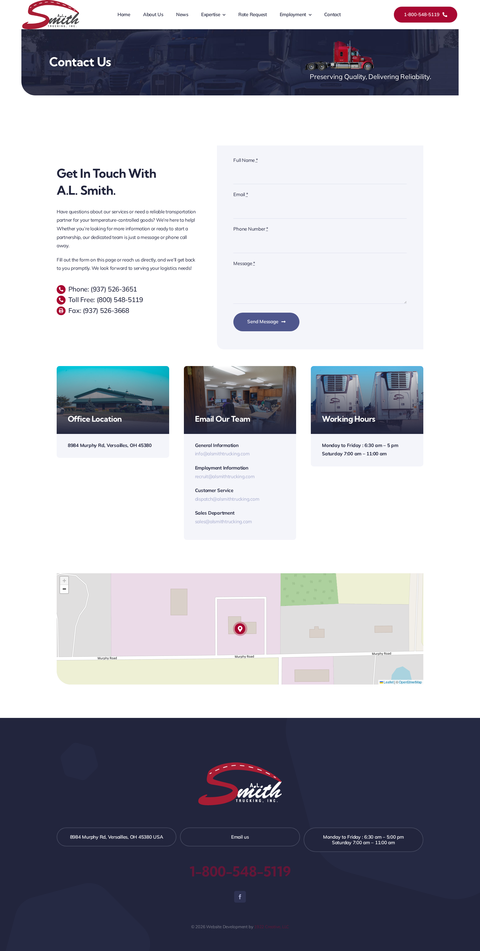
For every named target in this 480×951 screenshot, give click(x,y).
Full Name (245, 160)
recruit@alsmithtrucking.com (225, 476)
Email (240, 194)
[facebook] (240, 897)
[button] (240, 628)
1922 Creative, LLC (271, 926)
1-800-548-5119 (240, 871)
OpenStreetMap (410, 682)
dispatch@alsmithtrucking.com (227, 499)
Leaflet (388, 682)
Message (244, 263)
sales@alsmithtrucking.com (223, 521)
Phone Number (250, 229)
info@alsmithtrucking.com (222, 453)
